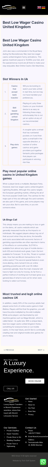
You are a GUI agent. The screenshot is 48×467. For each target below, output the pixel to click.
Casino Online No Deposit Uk (15, 72)
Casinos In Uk (9, 342)
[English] (39, 7)
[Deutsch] (43, 7)
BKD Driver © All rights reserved (24, 456)
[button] (24, 7)
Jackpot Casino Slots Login (14, 287)
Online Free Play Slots (12, 213)
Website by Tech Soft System (24, 461)
